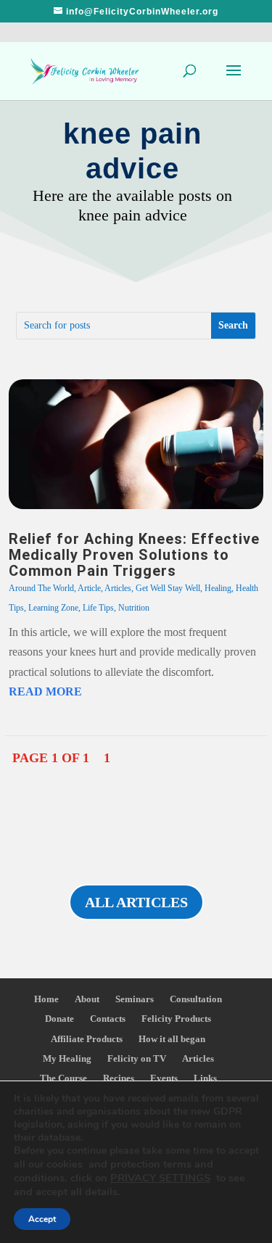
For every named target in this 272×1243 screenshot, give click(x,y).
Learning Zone (53, 608)
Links (205, 1078)
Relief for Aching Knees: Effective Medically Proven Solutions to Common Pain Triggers (134, 554)
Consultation (196, 999)
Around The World (41, 588)
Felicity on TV (136, 1058)
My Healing (67, 1058)
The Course (63, 1078)
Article (89, 588)
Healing (218, 588)
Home (46, 999)
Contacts (107, 1018)
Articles (117, 588)
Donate (59, 1018)
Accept (42, 1219)
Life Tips (98, 608)
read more (45, 691)
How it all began (172, 1038)
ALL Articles (136, 902)
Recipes (118, 1078)
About (87, 999)
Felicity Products (176, 1018)
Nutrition (133, 608)
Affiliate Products (87, 1038)
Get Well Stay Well (168, 588)
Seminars (134, 999)
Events (164, 1078)
